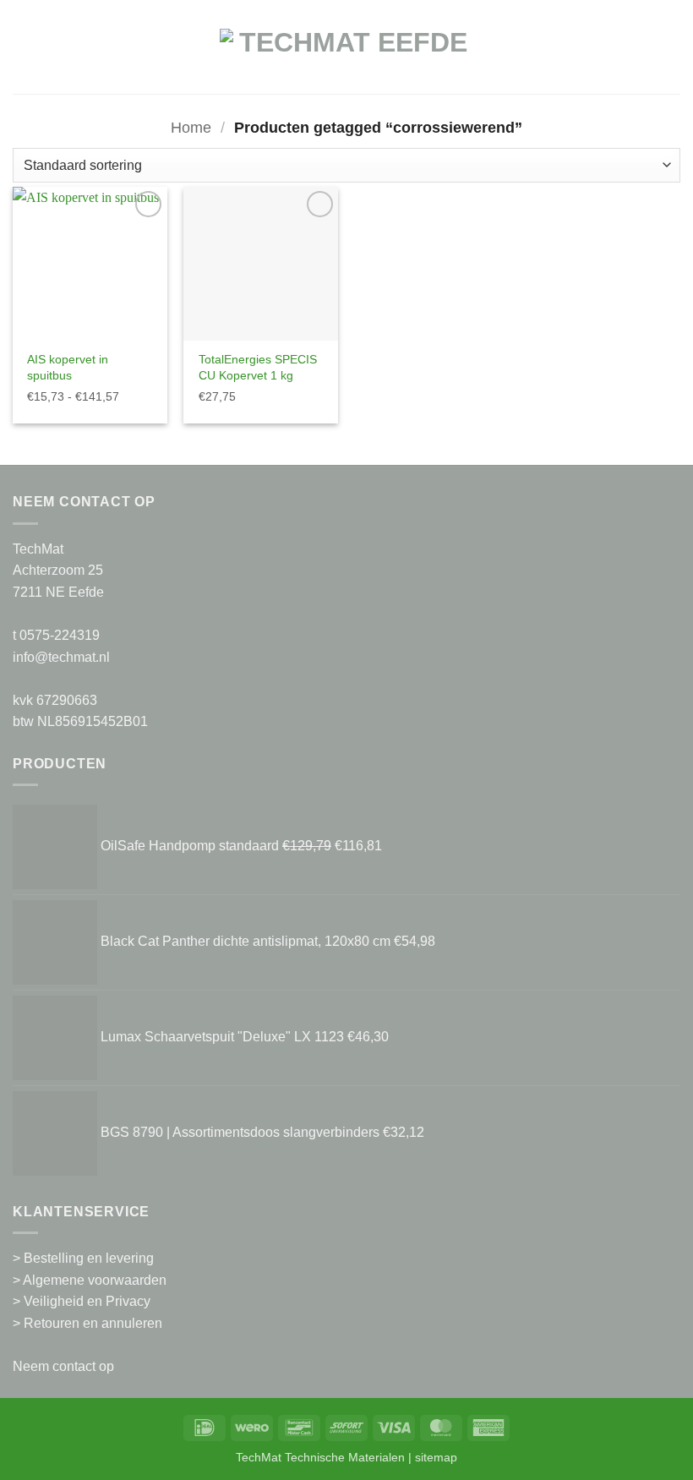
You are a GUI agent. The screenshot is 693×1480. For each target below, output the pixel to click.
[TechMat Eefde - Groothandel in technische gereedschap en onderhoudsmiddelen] (346, 55)
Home (191, 127)
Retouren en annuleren (93, 1323)
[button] (23, 55)
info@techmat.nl (61, 657)
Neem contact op (63, 1366)
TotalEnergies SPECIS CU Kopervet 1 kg (258, 367)
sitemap (436, 1457)
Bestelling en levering (89, 1258)
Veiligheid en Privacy (87, 1301)
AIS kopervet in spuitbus (67, 367)
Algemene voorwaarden (94, 1280)
